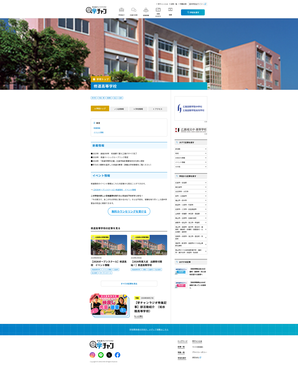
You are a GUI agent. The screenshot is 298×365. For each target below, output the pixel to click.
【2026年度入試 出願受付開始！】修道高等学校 (146, 263)
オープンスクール (105, 273)
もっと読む (129, 306)
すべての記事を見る (129, 283)
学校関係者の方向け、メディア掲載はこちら (149, 329)
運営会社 (195, 357)
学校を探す (182, 358)
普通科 (109, 98)
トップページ (183, 341)
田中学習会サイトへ (196, 4)
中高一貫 (101, 98)
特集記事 (183, 4)
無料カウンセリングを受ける (129, 211)
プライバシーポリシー (199, 352)
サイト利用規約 (197, 347)
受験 (144, 269)
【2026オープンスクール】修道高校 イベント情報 (114, 189)
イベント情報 (98, 132)
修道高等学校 (96, 269)
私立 (115, 98)
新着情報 (97, 128)
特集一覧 (181, 352)
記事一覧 (174, 4)
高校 (120, 98)
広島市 (116, 269)
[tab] (100, 108)
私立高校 (94, 273)
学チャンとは (163, 4)
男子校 (94, 98)
